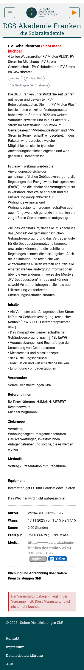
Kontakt (12, 638)
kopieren (37, 559)
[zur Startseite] (42, 12)
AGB (9, 664)
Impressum (15, 646)
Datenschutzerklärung (24, 655)
